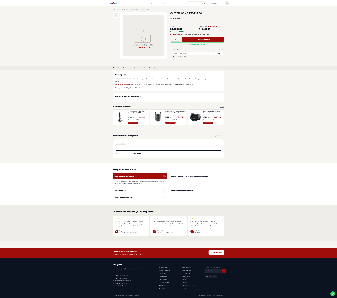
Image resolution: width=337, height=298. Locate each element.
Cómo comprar (186, 273)
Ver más (222, 107)
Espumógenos (163, 279)
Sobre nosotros (186, 267)
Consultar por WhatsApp (198, 44)
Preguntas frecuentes (140, 68)
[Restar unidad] (172, 39)
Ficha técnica (127, 68)
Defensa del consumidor (218, 295)
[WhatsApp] (215, 276)
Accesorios (172, 3)
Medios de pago (186, 276)
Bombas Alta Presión (164, 270)
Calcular (218, 53)
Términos (208, 295)
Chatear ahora (217, 253)
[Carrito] (227, 3)
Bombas (133, 3)
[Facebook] (211, 276)
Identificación (121, 143)
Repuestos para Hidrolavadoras (138, 9)
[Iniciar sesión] (222, 3)
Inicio (114, 9)
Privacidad (202, 295)
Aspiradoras (141, 3)
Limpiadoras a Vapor (164, 282)
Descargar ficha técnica (218, 136)
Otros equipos (162, 3)
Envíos (184, 279)
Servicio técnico (186, 270)
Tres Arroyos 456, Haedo (121, 283)
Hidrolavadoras (124, 3)
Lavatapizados (152, 3)
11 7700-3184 (121, 278)
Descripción (116, 68)
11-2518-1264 (121, 275)
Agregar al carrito (204, 39)
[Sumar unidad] (179, 39)
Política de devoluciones (189, 285)
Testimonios (152, 68)
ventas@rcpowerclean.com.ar (123, 281)
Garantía (184, 282)
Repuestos (181, 3)
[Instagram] (207, 276)
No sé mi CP (220, 50)
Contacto (184, 288)
